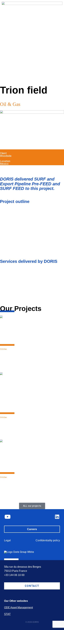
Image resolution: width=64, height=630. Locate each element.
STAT (7, 614)
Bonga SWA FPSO (19, 480)
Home (3, 80)
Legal (7, 540)
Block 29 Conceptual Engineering (20, 353)
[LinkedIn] (57, 517)
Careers (32, 529)
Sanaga (7, 420)
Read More (6, 366)
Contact (32, 585)
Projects (12, 80)
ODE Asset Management (18, 607)
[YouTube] (7, 516)
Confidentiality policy (48, 540)
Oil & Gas (3, 349)
